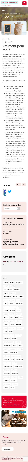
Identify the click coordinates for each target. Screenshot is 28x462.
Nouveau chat (7, 345)
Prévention (6, 356)
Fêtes (11, 317)
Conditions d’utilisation (20, 458)
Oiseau (20, 345)
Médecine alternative (9, 335)
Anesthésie (16, 289)
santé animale (7, 363)
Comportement (18, 303)
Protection (6, 359)
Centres (21, 296)
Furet (21, 317)
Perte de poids (13, 352)
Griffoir (12, 324)
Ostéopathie (13, 349)
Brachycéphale (7, 296)
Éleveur (18, 310)
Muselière (14, 338)
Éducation (12, 310)
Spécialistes (7, 370)
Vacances (6, 380)
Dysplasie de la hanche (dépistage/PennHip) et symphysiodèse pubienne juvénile (13, 243)
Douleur (6, 310)
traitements (6, 377)
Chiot (5, 303)
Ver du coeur (7, 384)
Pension (6, 352)
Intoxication (20, 328)
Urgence (20, 377)
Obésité (14, 345)
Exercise (6, 234)
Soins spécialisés (18, 366)
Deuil (17, 307)
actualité (12, 282)
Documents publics (6, 459)
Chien (11, 261)
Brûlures (15, 296)
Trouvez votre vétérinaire (11, 405)
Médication (18, 335)
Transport (14, 377)
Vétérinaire (14, 384)
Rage (12, 359)
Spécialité (14, 370)
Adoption (18, 185)
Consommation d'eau (9, 307)
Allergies (13, 286)
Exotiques (20, 261)
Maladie (10, 331)
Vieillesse (6, 387)
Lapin (5, 331)
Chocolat (11, 303)
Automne (12, 293)
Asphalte (6, 293)
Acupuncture (19, 282)
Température (15, 373)
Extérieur (6, 317)
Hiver (5, 328)
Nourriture (17, 342)
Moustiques (7, 338)
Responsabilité (19, 359)
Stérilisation (7, 373)
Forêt (16, 317)
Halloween (18, 324)
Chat (7, 13)
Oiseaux (6, 349)
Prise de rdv (5, 2)
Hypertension (12, 328)
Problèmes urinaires (16, 356)
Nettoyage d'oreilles (8, 342)
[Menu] (24, 3)
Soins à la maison (8, 366)
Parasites (20, 349)
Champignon (7, 300)
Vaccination (13, 380)
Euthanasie (11, 314)
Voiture (12, 387)
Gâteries (6, 321)
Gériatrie (19, 321)
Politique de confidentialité (7, 458)
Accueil (3, 13)
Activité (6, 282)
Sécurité (15, 363)
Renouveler (12, 2)
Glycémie (6, 324)
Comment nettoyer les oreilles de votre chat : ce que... (13, 225)
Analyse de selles (8, 289)
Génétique (12, 321)
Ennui (5, 314)
